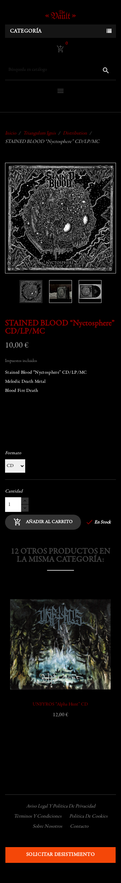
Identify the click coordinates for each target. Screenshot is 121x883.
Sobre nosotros (47, 826)
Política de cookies (88, 816)
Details (23, 660)
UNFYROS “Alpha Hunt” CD (60, 704)
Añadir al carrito (43, 522)
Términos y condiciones (38, 816)
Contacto (79, 826)
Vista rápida (23, 643)
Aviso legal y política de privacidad (60, 806)
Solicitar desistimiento (60, 854)
